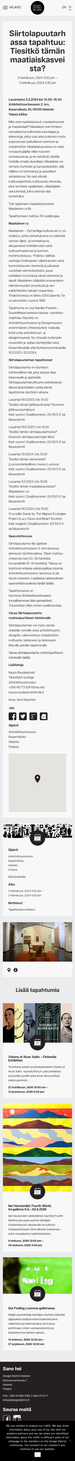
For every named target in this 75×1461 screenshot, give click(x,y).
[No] (70, 1441)
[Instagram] (17, 1419)
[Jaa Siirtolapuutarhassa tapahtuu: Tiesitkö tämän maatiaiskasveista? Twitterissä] (23, 716)
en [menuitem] (64, 7)
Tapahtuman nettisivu (21, 910)
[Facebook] (7, 1419)
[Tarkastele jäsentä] (15, 970)
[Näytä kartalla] (9, 970)
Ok (37, 1454)
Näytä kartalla (17, 877)
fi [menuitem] (70, 7)
